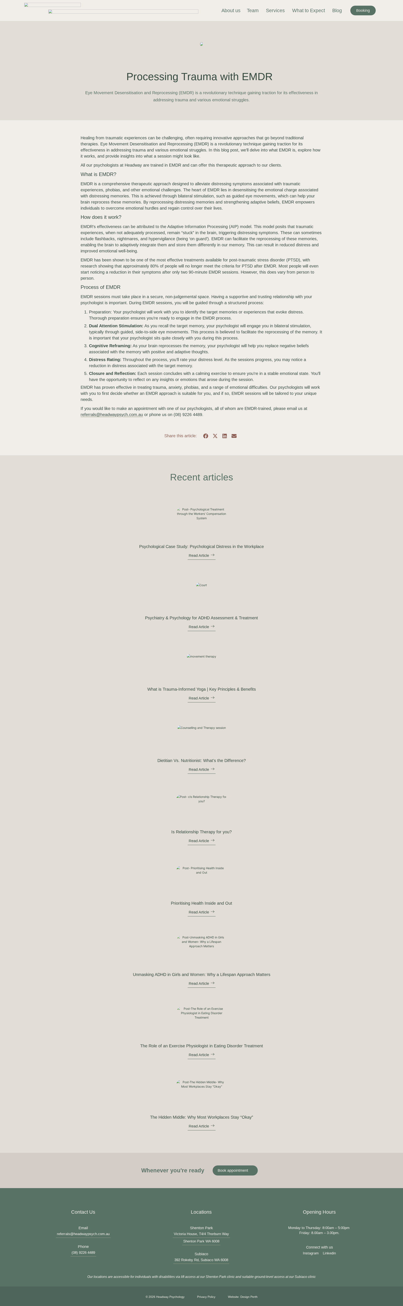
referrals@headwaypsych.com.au (112, 414)
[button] (206, 436)
